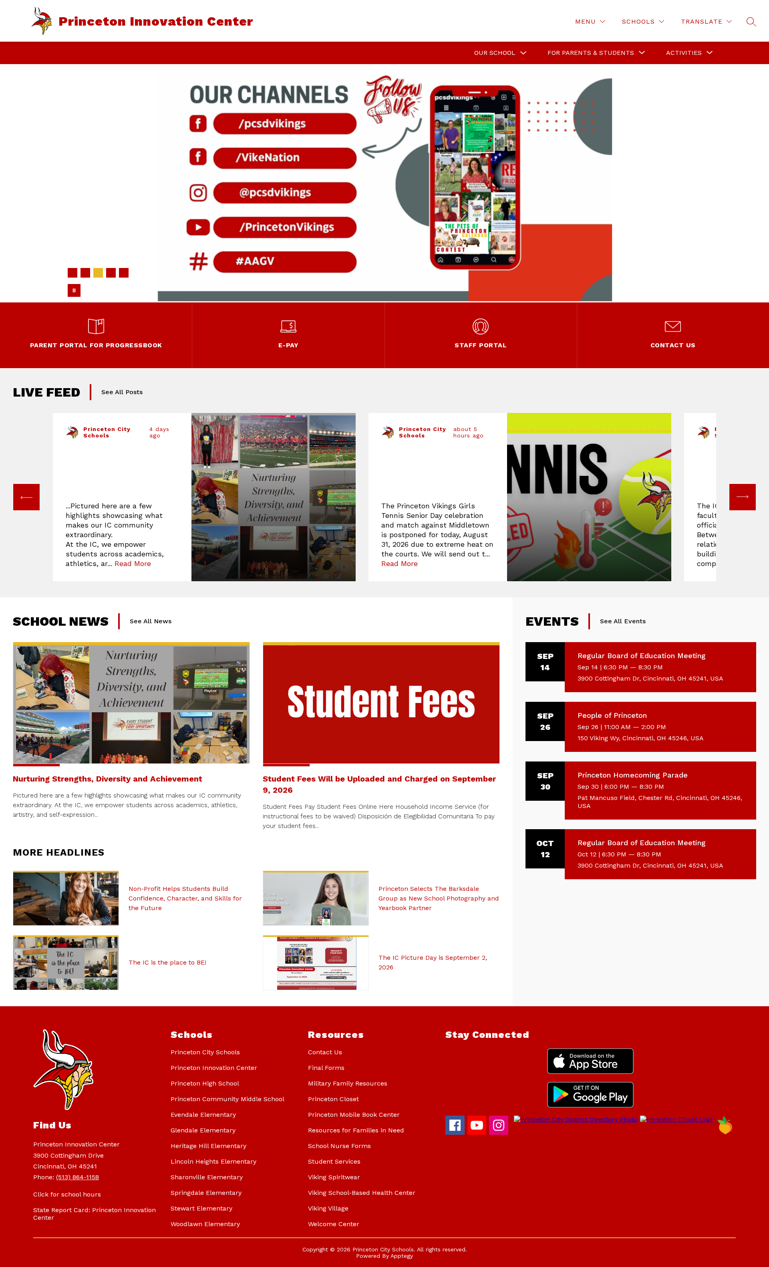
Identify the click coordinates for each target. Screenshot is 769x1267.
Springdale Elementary (206, 1192)
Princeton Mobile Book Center (354, 1114)
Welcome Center (333, 1224)
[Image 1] (72, 273)
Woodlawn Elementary (205, 1224)
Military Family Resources (347, 1083)
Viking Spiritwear (334, 1177)
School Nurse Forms (339, 1146)
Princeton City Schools (205, 1052)
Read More (133, 563)
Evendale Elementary (203, 1114)
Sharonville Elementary (207, 1177)
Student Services (334, 1161)
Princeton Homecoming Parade (633, 775)
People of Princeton (612, 715)
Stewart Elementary (201, 1208)
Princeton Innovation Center (214, 1068)
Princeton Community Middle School (227, 1099)
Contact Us (325, 1052)
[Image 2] (85, 273)
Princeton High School (205, 1083)
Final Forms (326, 1068)
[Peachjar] (725, 1132)
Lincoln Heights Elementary (213, 1161)
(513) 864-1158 (77, 1177)
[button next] (742, 497)
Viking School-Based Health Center (361, 1192)
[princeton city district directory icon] (574, 1119)
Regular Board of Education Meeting (642, 655)
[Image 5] (124, 273)
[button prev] (26, 497)
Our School (494, 52)
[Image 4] (111, 273)
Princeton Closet (333, 1099)
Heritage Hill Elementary (208, 1146)
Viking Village (328, 1208)
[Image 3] (98, 273)
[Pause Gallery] (74, 290)
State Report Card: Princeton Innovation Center (94, 1213)
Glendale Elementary (203, 1130)
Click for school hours (67, 1194)
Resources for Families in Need (356, 1130)
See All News (150, 621)
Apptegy (402, 1256)
